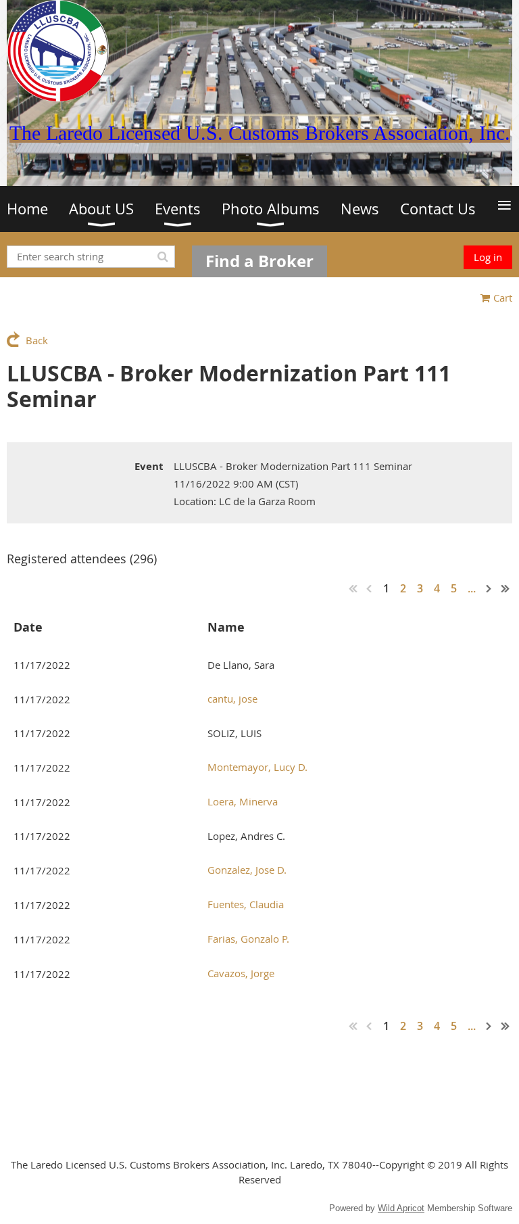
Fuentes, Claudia (245, 904)
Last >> (505, 588)
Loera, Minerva (242, 801)
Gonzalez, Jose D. (247, 869)
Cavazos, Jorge (240, 973)
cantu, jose (232, 698)
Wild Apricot (401, 1208)
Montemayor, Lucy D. (257, 767)
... (472, 588)
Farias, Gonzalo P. (248, 938)
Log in (488, 257)
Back (37, 340)
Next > (489, 588)
